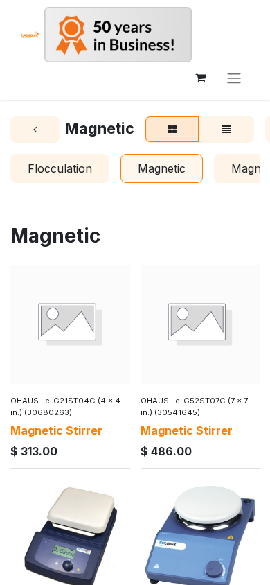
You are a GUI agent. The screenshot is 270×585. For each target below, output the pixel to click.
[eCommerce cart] (200, 77)
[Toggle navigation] (234, 77)
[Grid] (172, 129)
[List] (226, 129)
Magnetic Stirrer (56, 430)
